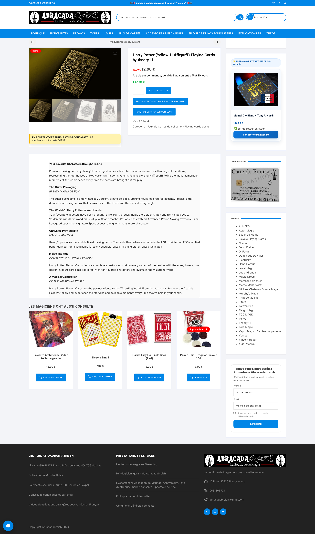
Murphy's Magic (249, 293)
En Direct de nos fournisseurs (211, 33)
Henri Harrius (247, 264)
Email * (237, 399)
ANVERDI (244, 226)
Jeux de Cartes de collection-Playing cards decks (178, 126)
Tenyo (242, 318)
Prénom (237, 385)
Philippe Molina (248, 297)
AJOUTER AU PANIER (158, 90)
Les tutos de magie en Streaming (136, 464)
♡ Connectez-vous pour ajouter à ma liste (160, 101)
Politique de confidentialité (132, 496)
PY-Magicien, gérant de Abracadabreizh (141, 473)
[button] (115, 53)
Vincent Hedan (248, 339)
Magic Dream (247, 276)
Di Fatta (244, 251)
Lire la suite (200, 377)
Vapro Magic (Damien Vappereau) (260, 331)
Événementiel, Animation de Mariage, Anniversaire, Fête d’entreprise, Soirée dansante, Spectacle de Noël (150, 485)
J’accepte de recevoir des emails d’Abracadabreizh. (253, 415)
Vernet (243, 335)
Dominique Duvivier (251, 255)
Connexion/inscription (43, 3)
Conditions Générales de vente (135, 505)
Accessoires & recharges (164, 33)
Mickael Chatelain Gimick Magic (259, 289)
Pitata (242, 302)
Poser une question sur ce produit (154, 111)
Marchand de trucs (250, 281)
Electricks (245, 260)
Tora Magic (246, 327)
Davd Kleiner (247, 247)
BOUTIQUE (38, 33)
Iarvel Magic (246, 268)
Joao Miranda (247, 272)
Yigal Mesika (247, 344)
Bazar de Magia (248, 234)
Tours (94, 33)
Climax (243, 243)
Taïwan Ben (246, 306)
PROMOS (79, 33)
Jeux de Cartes (129, 33)
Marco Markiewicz (250, 285)
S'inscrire (256, 424)
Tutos (270, 33)
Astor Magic (246, 230)
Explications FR (249, 33)
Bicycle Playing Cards (252, 239)
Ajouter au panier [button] (53, 377)
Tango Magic (247, 310)
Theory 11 (245, 323)
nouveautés (59, 33)
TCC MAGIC (246, 314)
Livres (109, 33)
